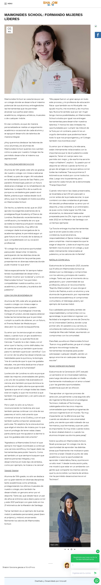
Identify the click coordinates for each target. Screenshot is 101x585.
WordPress (30, 541)
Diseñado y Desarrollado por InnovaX (50, 555)
